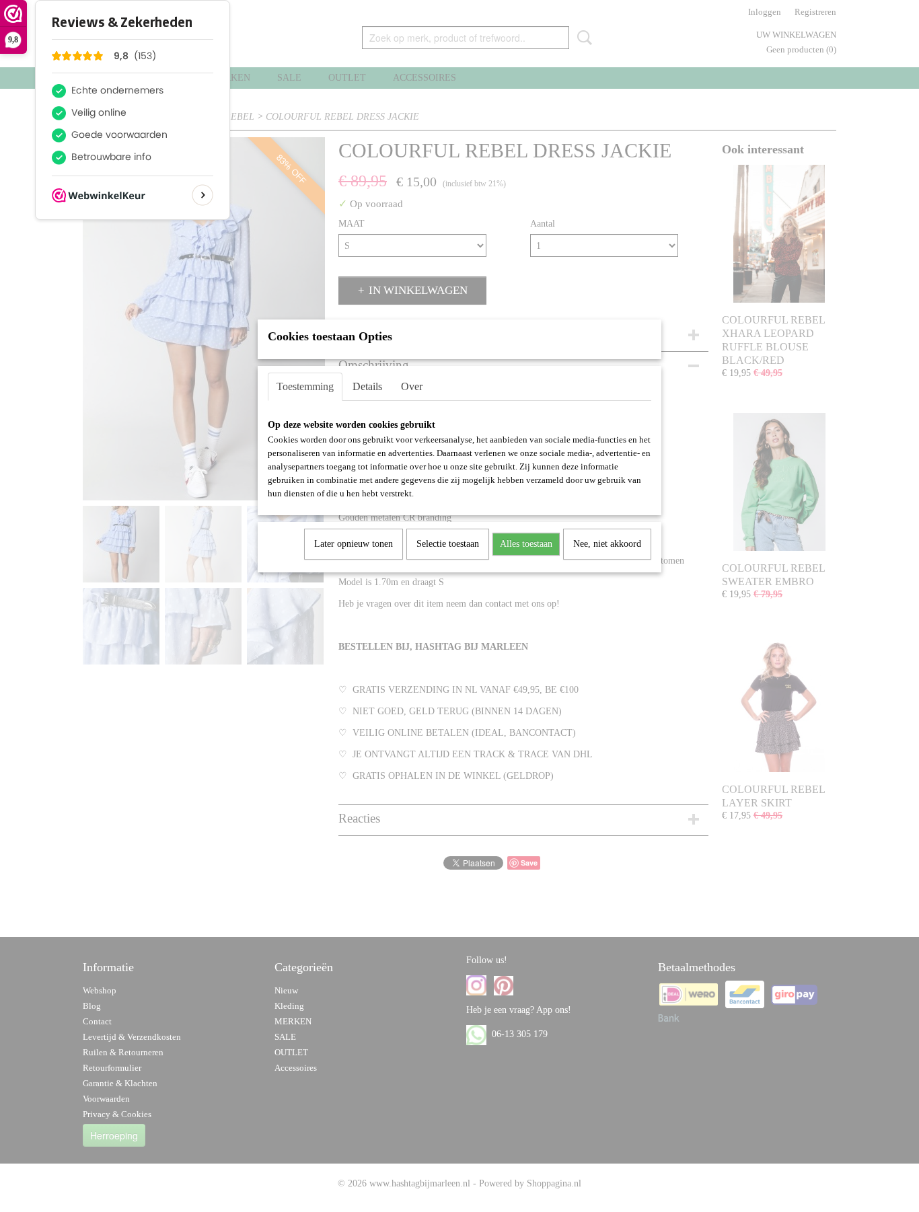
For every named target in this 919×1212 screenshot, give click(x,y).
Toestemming (305, 386)
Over (411, 386)
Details (367, 386)
